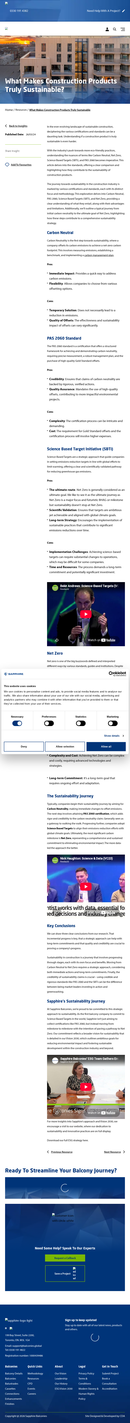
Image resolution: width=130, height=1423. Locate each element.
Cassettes (10, 1388)
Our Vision (60, 1373)
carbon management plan (99, 255)
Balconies (10, 1378)
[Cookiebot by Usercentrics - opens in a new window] (111, 673)
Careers (32, 1393)
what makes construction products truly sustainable (59, 110)
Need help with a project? (103, 11)
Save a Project (63, 1273)
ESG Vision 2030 (63, 1388)
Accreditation (109, 1388)
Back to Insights (18, 126)
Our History (61, 1383)
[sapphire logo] (22, 30)
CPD (30, 1383)
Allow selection (65, 746)
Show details (112, 735)
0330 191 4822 (17, 1349)
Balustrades (11, 1383)
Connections (12, 1393)
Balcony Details (14, 1373)
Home (9, 110)
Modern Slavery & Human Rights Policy (89, 1393)
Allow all (106, 746)
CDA (122, 1416)
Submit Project (110, 1373)
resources (21, 109)
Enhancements (13, 1398)
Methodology (35, 1373)
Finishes (9, 1403)
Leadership (61, 1378)
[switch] (49, 723)
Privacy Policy (86, 1373)
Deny (24, 746)
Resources (33, 1378)
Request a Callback (65, 1258)
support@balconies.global (27, 1345)
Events (31, 1388)
